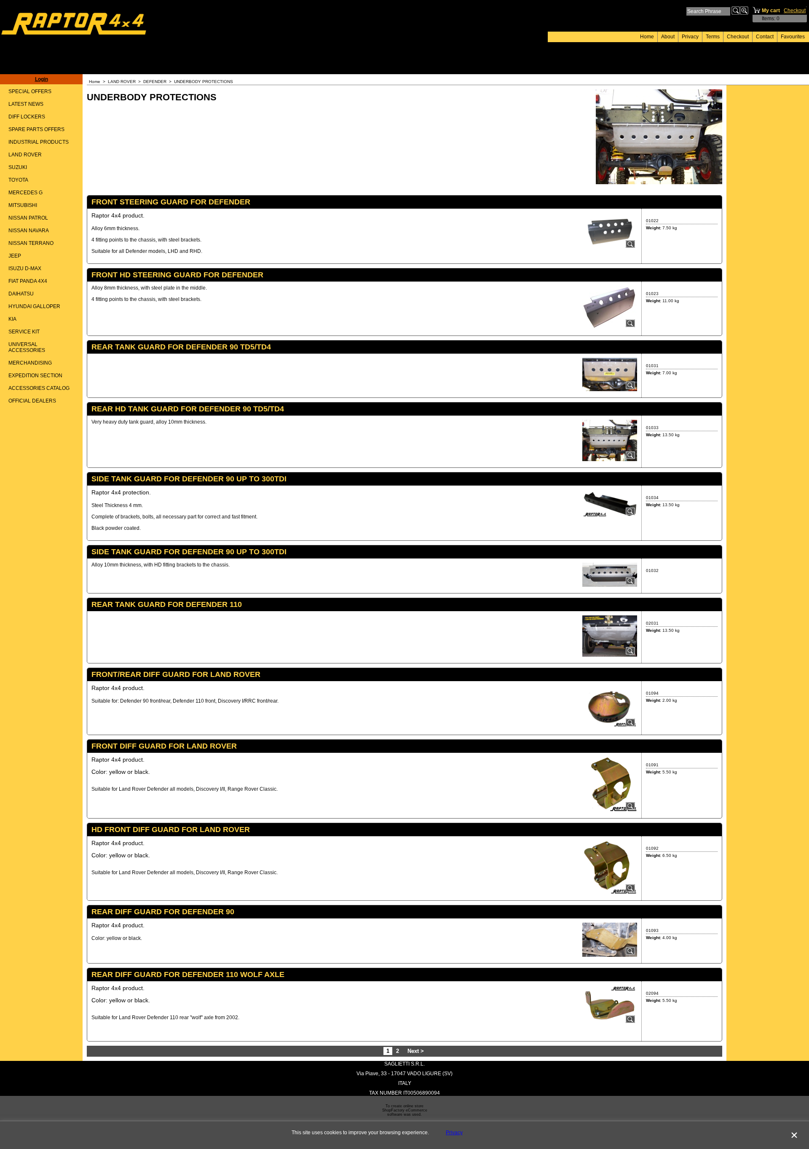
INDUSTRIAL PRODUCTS (38, 142)
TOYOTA (18, 180)
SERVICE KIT (24, 332)
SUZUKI (17, 167)
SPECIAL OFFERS (29, 91)
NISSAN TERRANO (31, 243)
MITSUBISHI (22, 205)
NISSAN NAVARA (28, 231)
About (668, 37)
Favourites (793, 37)
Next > (415, 1051)
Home (647, 37)
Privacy (690, 37)
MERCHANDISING (30, 363)
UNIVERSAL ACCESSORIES (26, 347)
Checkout (738, 37)
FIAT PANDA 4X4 (27, 281)
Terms (713, 37)
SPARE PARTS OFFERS (36, 129)
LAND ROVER (25, 155)
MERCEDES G (25, 193)
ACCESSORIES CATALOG (39, 388)
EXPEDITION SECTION (35, 376)
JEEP (14, 256)
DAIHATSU (21, 294)
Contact (765, 37)
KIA (12, 319)
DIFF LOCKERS (26, 117)
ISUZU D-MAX (24, 268)
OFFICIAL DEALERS (32, 401)
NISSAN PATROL (28, 218)
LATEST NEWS (25, 104)
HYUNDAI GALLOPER (34, 306)
